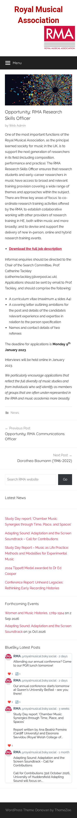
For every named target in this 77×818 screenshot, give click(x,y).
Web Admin (17, 125)
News (15, 413)
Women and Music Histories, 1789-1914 (34, 613)
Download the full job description (35, 249)
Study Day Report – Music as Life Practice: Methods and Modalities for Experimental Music (37, 553)
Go (65, 479)
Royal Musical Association (38, 15)
